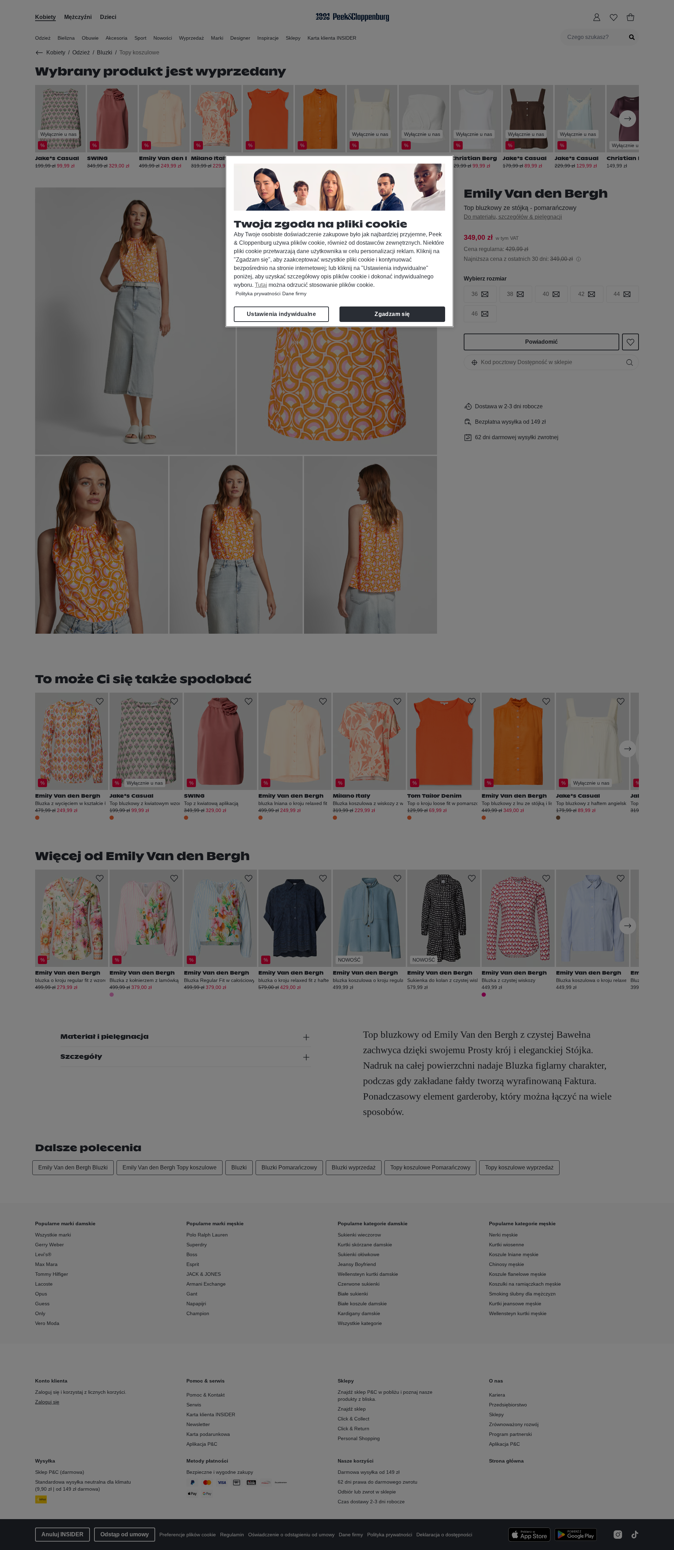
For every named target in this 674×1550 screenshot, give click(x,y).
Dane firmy (294, 293)
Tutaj (261, 285)
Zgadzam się (392, 314)
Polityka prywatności (258, 293)
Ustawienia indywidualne (281, 314)
